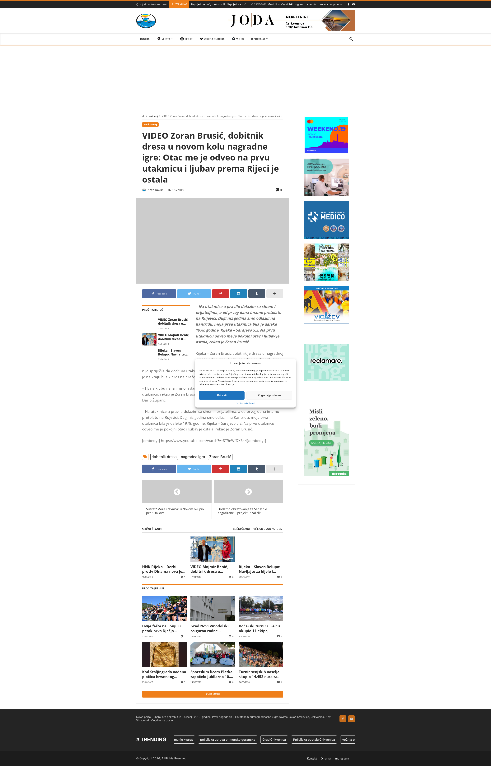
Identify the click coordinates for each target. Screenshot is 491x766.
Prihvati (222, 395)
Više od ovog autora (267, 528)
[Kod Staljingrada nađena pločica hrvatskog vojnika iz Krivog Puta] (164, 654)
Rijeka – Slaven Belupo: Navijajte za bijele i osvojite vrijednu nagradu (173, 352)
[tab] (241, 529)
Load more (213, 694)
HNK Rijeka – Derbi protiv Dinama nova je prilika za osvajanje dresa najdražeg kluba (162, 569)
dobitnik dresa (164, 456)
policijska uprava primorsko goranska (204, 739)
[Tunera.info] (146, 21)
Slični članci (241, 528)
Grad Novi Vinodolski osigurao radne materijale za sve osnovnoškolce (277, 4)
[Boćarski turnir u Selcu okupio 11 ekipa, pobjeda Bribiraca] (261, 608)
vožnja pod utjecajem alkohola (342, 739)
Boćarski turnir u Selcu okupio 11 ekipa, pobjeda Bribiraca (259, 628)
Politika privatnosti (245, 403)
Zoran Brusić (220, 456)
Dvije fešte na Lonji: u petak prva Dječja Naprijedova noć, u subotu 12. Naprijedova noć (163, 628)
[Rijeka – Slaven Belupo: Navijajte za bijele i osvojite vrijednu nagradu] (149, 355)
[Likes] (348, 4)
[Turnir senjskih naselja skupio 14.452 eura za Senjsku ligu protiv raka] (261, 654)
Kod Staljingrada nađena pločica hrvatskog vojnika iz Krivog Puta (164, 674)
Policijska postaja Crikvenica (291, 739)
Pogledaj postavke (269, 395)
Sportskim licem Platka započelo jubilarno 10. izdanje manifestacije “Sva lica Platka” (211, 674)
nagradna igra (193, 456)
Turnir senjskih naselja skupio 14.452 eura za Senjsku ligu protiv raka (260, 674)
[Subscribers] (353, 4)
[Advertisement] (245, 74)
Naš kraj (153, 116)
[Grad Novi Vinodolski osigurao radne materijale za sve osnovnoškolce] (212, 608)
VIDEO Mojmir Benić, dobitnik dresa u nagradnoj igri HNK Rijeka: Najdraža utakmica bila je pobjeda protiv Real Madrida (173, 337)
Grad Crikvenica (251, 739)
